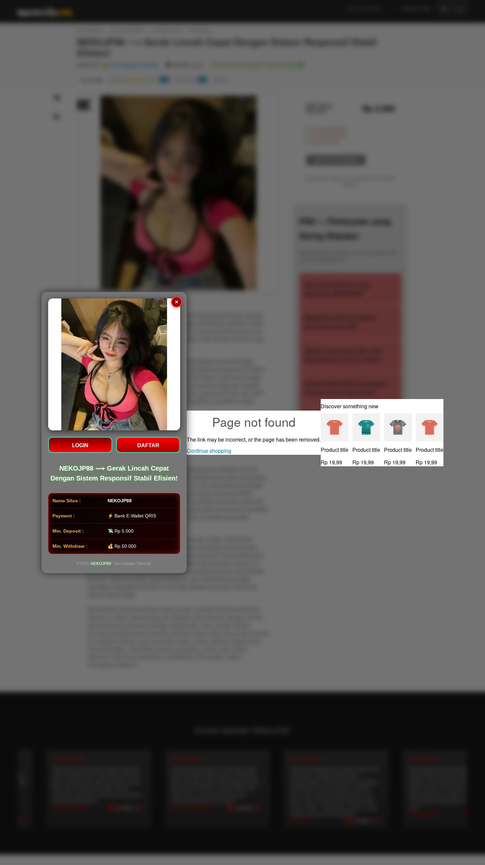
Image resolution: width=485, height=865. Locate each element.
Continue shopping (209, 450)
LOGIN (80, 445)
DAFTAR (148, 445)
